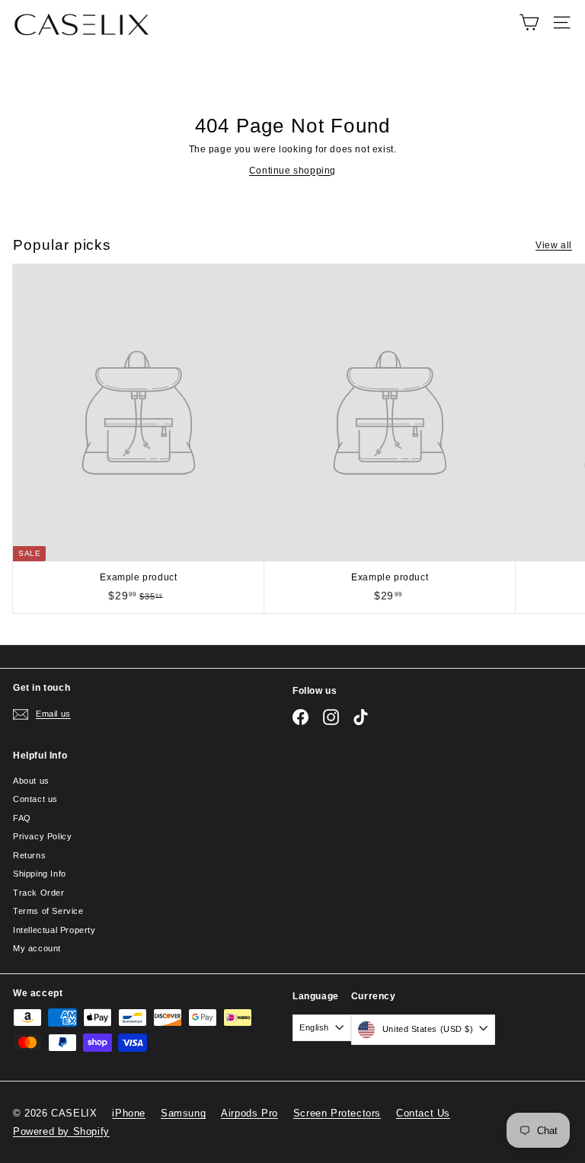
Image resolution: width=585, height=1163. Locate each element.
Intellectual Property (54, 930)
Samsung (183, 1113)
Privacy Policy (42, 836)
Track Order (39, 892)
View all (553, 245)
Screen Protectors (337, 1113)
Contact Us (423, 1113)
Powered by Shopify (61, 1131)
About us (31, 780)
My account (37, 948)
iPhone (128, 1113)
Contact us (35, 799)
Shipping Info (39, 873)
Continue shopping (292, 170)
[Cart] (529, 22)
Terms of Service (48, 910)
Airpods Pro (249, 1113)
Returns (29, 855)
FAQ (22, 818)
